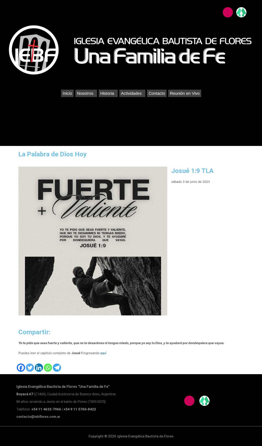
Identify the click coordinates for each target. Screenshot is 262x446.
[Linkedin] (38, 367)
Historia (107, 93)
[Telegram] (56, 367)
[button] (86, 93)
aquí (103, 353)
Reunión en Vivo (185, 93)
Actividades (131, 93)
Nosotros (85, 93)
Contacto (157, 93)
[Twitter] (29, 367)
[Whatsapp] (47, 367)
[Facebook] (20, 367)
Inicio (67, 93)
